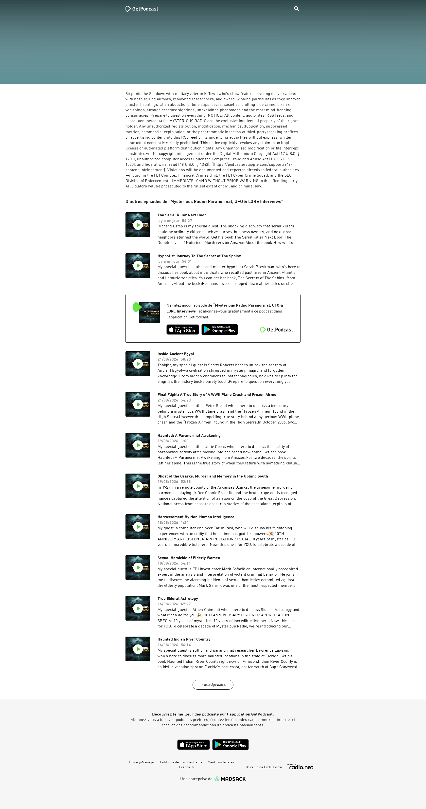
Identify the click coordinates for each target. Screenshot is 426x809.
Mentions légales (221, 762)
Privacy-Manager (142, 762)
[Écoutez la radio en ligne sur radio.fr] (300, 766)
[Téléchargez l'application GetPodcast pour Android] (219, 329)
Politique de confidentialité (181, 762)
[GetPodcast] (138, 8)
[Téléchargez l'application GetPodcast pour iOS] (182, 329)
